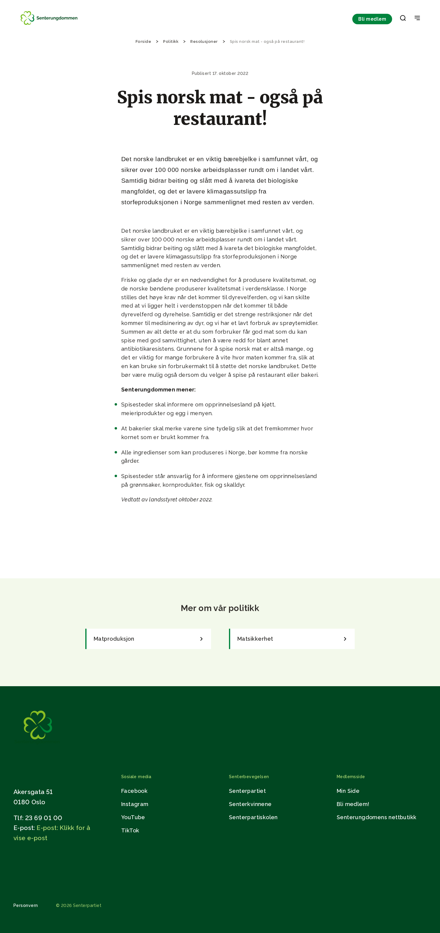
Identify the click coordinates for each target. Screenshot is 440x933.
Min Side (348, 791)
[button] (402, 19)
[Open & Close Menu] (417, 18)
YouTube (133, 817)
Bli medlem (372, 19)
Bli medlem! (353, 804)
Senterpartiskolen (253, 817)
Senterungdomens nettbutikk (376, 817)
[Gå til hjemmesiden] (37, 745)
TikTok (130, 830)
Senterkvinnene (250, 804)
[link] (148, 639)
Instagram (134, 804)
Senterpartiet (247, 791)
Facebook (134, 791)
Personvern (25, 905)
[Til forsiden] (49, 24)
